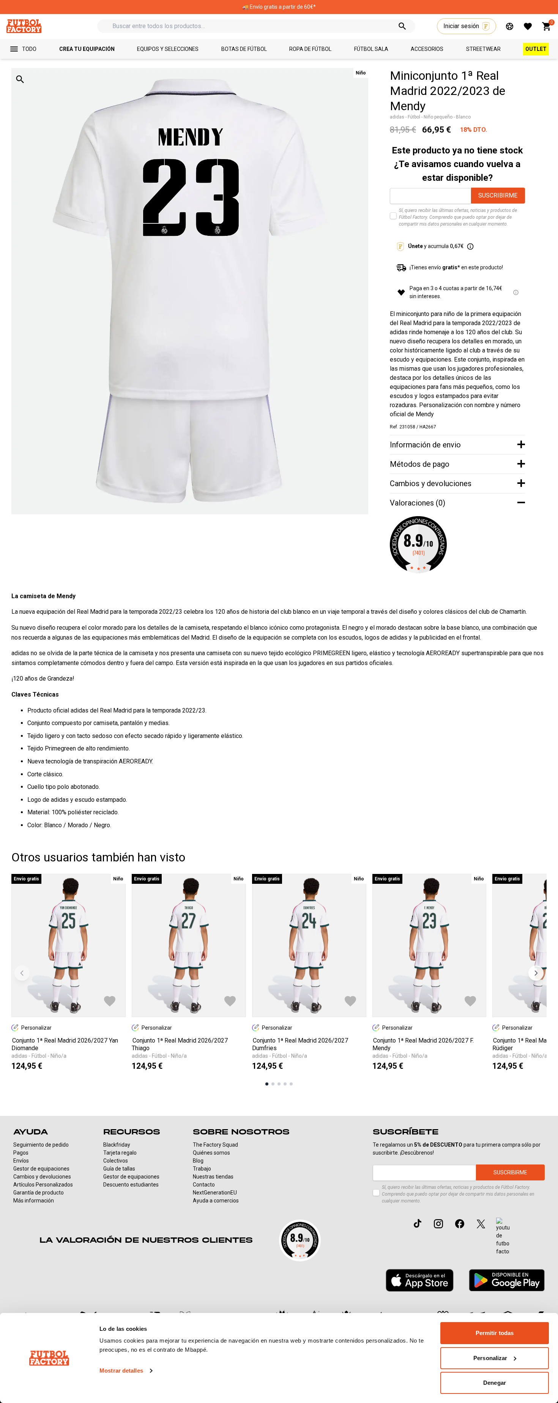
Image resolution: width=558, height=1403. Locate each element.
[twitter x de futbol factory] (481, 1224)
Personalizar (490, 1358)
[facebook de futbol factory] (460, 1224)
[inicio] (23, 26)
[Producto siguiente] (536, 973)
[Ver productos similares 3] (279, 1083)
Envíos (21, 1161)
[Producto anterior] (22, 973)
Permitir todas (495, 1333)
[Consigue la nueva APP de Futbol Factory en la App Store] (420, 1280)
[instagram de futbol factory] (438, 1224)
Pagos (20, 1153)
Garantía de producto (38, 1193)
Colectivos (115, 1161)
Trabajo (202, 1169)
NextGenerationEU (215, 1193)
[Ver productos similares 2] (272, 1083)
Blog (198, 1161)
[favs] (528, 26)
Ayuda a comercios (216, 1201)
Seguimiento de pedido (41, 1145)
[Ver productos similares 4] (285, 1083)
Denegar (494, 1382)
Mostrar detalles (121, 1370)
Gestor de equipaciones (41, 1169)
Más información (33, 1201)
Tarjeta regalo (120, 1153)
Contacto (204, 1185)
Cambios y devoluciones (42, 1177)
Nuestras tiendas (213, 1177)
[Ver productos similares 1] (266, 1083)
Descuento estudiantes (131, 1185)
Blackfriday (116, 1145)
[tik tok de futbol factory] (417, 1223)
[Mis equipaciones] (509, 26)
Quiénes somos (211, 1153)
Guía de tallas (119, 1169)
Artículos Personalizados (43, 1185)
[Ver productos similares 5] (291, 1083)
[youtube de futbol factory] (502, 1237)
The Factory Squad (215, 1145)
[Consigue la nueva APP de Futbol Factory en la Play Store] (507, 1280)
